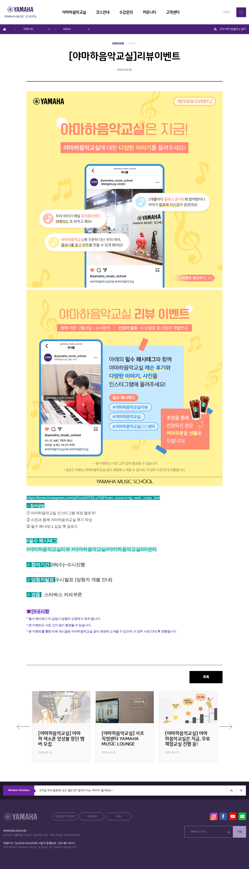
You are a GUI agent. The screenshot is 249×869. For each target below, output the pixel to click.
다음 (225, 726)
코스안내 (103, 12)
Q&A (119, 816)
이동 (239, 831)
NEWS (67, 29)
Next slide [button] (241, 790)
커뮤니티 (149, 12)
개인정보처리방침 (64, 816)
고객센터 (173, 12)
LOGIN (226, 12)
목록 (206, 677)
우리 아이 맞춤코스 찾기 (233, 29)
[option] (61, 726)
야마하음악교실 (74, 12)
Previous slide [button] (231, 790)
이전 (23, 726)
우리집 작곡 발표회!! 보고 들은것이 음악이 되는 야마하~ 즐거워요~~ (76, 790)
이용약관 (91, 816)
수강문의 (126, 12)
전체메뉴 (241, 12)
